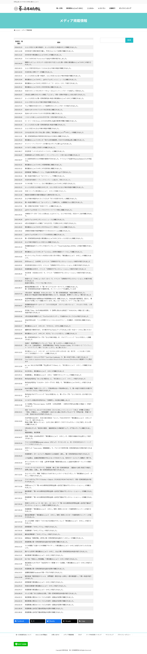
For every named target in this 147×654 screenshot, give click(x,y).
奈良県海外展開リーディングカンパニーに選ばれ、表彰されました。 (48, 180)
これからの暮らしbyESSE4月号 (35, 117)
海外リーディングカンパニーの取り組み (54, 155)
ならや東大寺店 (66, 214)
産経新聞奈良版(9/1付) (32, 265)
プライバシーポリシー (124, 635)
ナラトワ (39, 283)
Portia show (41, 58)
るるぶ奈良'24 (30, 128)
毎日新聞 (28, 371)
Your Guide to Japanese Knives (35, 359)
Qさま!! (50, 94)
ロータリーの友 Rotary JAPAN (35, 121)
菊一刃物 (50, 117)
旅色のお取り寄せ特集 (52, 255)
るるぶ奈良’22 (42, 242)
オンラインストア (57, 289)
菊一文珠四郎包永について (23, 635)
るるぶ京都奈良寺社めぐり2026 (35, 68)
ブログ (80, 635)
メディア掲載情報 (68, 635)
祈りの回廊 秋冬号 (57, 198)
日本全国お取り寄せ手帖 (33, 132)
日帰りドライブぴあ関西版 (43, 234)
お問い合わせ (55, 635)
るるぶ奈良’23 (54, 187)
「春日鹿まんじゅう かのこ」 (72, 365)
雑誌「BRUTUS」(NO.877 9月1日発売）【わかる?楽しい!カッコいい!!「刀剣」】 (52, 410)
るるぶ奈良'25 (30, 102)
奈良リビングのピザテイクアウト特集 (47, 210)
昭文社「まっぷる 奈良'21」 (55, 333)
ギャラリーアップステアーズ (34, 144)
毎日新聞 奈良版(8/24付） (34, 273)
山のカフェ (55, 214)
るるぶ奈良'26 (51, 76)
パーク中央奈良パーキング (93, 635)
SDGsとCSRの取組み (41, 635)
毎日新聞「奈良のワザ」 (40, 206)
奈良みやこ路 (77, 214)
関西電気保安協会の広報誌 (48, 136)
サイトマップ (109, 635)
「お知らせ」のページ (67, 301)
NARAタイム (53, 231)
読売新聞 (28, 51)
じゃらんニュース (58, 79)
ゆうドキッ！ (46, 176)
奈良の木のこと (30, 91)
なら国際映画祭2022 (32, 159)
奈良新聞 (28, 72)
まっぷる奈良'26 (30, 76)
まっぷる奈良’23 (30, 187)
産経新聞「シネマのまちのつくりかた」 (38, 151)
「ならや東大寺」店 (77, 394)
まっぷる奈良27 (50, 47)
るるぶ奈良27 (29, 47)
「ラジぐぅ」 (37, 183)
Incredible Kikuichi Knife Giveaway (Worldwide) (62, 359)
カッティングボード (62, 91)
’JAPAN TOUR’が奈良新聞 (41, 113)
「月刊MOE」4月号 (52, 326)
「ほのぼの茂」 (48, 223)
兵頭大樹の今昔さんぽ (52, 62)
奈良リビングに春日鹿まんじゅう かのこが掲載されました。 (46, 191)
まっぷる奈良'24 (30, 125)
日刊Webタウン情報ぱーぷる (53, 227)
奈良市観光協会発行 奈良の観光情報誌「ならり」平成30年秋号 (47, 418)
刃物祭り (40, 147)
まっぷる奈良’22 (65, 238)
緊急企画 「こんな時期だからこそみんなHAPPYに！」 (48, 320)
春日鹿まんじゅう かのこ (34, 351)
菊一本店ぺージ (74, 330)
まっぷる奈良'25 (30, 98)
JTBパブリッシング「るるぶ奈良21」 (74, 337)
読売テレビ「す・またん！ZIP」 (54, 83)
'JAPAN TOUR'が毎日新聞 (41, 110)
